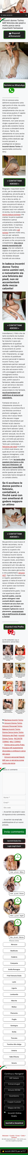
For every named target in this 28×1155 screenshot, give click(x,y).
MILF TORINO (15, 742)
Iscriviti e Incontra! (14, 1123)
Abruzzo (14, 944)
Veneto (14, 1063)
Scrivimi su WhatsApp (14, 85)
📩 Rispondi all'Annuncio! (14, 34)
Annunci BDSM (14, 1090)
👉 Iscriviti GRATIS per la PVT (14, 1151)
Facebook (14, 1137)
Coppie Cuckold (14, 1102)
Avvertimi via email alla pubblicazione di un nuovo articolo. (12, 822)
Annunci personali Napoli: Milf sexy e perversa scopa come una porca (13, 760)
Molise (14, 1007)
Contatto (12, 1135)
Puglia (14, 1019)
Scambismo (14, 1096)
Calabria (14, 957)
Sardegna (14, 1026)
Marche (14, 1001)
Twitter (23, 1135)
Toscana (14, 1038)
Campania (14, 963)
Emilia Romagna (14, 969)
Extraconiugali (14, 1084)
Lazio (14, 982)
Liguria (14, 988)
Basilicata (14, 951)
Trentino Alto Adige (14, 1044)
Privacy (18, 1135)
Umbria (14, 1051)
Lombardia (14, 994)
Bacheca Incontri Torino (13, 720)
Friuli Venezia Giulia (14, 976)
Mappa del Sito (14, 1108)
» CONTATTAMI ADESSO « (14, 182)
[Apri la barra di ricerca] (26, 15)
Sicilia (14, 1032)
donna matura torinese (11, 215)
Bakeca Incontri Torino (11, 729)
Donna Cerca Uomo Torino (12, 732)
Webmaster (5, 1135)
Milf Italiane (14, 1078)
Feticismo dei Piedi (9, 735)
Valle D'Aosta (14, 1057)
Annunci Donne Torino (13, 723)
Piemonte (14, 1013)
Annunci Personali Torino (12, 726)
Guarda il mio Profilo (14, 627)
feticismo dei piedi (9, 447)
